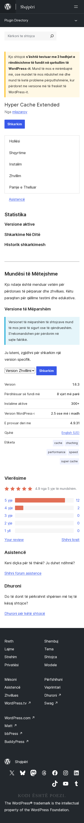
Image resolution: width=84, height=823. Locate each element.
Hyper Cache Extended (32, 105)
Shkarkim (14, 124)
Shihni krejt (71, 539)
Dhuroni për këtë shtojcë (24, 613)
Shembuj (51, 641)
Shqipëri (21, 761)
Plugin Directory (16, 20)
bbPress (13, 733)
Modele (50, 665)
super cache (69, 461)
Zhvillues (11, 695)
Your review (14, 539)
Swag (51, 703)
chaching (72, 443)
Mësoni (10, 679)
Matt (10, 725)
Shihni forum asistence (22, 573)
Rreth (8, 641)
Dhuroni (52, 695)
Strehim (10, 657)
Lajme (9, 649)
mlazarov (19, 112)
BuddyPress (16, 741)
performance (56, 452)
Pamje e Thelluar (22, 187)
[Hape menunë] (77, 6)
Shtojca (50, 657)
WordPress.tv (17, 703)
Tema (49, 649)
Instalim (15, 164)
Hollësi (14, 141)
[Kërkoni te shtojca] (51, 36)
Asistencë (17, 199)
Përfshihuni (53, 679)
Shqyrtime (17, 153)
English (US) (71, 433)
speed (73, 452)
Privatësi (11, 665)
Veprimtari (52, 687)
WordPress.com (19, 718)
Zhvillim (15, 176)
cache (58, 443)
